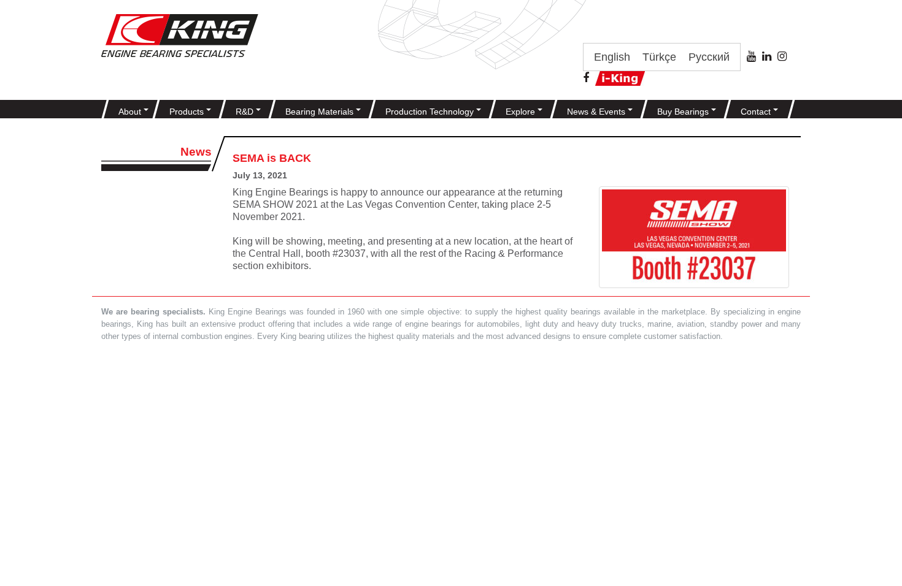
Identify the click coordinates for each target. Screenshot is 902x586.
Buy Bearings (684, 111)
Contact (757, 111)
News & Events (597, 111)
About (131, 111)
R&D (246, 111)
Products (187, 111)
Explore (522, 111)
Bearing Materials (320, 111)
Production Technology (430, 111)
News (196, 151)
